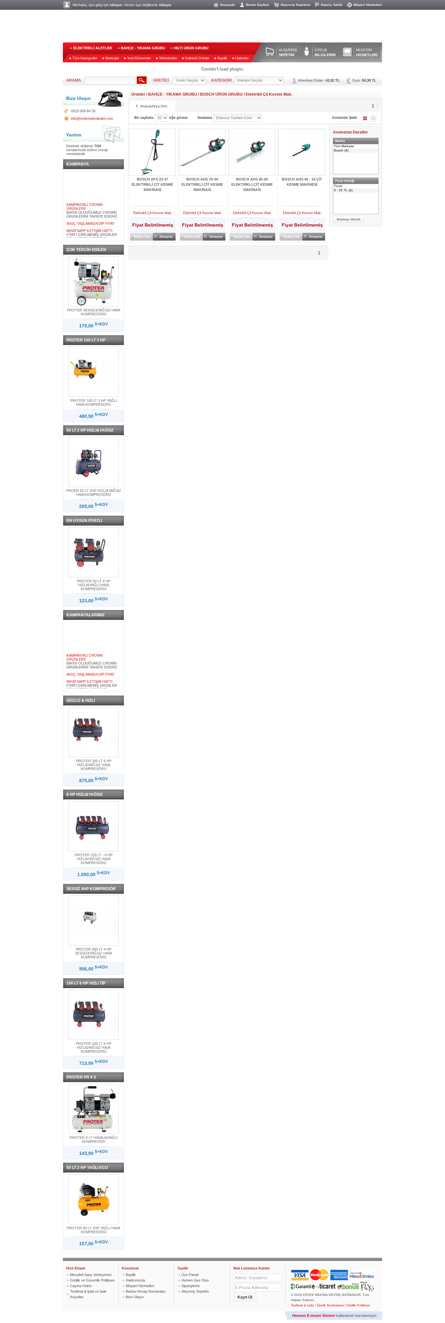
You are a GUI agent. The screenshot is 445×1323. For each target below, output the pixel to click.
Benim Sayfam (257, 5)
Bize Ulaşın (135, 1297)
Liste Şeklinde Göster (373, 118)
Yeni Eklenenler (139, 58)
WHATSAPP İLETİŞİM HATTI (89, 226)
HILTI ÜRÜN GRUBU (191, 48)
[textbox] (111, 80)
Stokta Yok (141, 236)
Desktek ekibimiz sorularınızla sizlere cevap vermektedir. (87, 150)
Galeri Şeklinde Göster (365, 118)
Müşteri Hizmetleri (367, 5)
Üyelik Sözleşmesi (330, 1305)
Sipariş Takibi (331, 5)
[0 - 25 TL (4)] (355, 190)
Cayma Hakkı (81, 1286)
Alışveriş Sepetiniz (295, 5)
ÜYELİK (325, 52)
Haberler (242, 58)
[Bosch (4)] (355, 151)
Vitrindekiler (168, 58)
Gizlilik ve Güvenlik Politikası (92, 1280)
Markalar (112, 58)
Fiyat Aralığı (344, 180)
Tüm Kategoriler (84, 58)
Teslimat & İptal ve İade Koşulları (88, 1294)
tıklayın (116, 5)
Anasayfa (227, 5)
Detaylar (166, 236)
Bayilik (222, 58)
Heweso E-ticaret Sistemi (313, 1315)
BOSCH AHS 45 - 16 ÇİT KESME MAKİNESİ (302, 181)
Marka (340, 141)
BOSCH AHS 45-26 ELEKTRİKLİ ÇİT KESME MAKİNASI (252, 184)
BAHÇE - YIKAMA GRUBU (143, 48)
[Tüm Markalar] (355, 146)
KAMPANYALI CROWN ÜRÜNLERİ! (84, 202)
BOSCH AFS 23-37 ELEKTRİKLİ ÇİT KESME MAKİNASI (152, 184)
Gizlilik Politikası (358, 1305)
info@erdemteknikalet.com (92, 118)
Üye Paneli (189, 1275)
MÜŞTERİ (367, 52)
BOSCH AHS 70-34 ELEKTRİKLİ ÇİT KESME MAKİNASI (202, 184)
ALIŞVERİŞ (288, 52)
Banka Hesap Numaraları (146, 1291)
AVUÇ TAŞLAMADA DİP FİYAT (90, 219)
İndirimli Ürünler (197, 58)
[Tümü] (355, 186)
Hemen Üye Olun (195, 1280)
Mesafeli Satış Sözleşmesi (90, 1275)
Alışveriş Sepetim (195, 1291)
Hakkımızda (135, 1280)
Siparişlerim (190, 1286)
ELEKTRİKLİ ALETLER (92, 48)
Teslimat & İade (302, 1305)
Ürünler (138, 94)
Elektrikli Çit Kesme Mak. (269, 94)
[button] (348, 219)
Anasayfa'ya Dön (153, 106)
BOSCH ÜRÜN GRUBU (221, 94)
